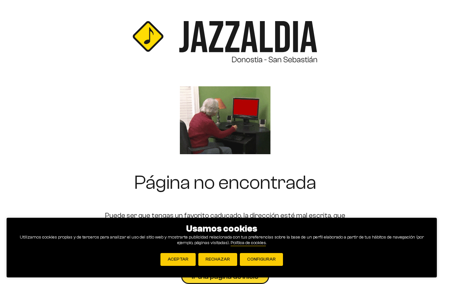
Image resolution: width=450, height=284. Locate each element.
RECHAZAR (218, 259)
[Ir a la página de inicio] (225, 43)
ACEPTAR (178, 259)
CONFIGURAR (261, 259)
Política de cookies (248, 242)
